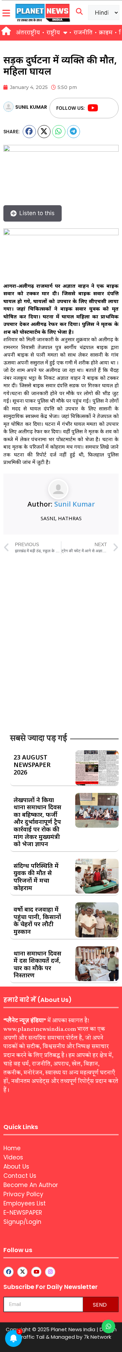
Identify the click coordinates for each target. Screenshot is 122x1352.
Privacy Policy (23, 1194)
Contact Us (19, 1176)
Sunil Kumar (74, 504)
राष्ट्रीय (53, 33)
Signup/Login (22, 1222)
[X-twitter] (22, 1272)
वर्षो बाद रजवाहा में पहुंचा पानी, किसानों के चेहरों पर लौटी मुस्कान (37, 920)
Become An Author (30, 1185)
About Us (16, 1166)
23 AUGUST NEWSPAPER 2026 (32, 764)
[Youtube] (93, 108)
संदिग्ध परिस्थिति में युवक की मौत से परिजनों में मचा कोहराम (36, 876)
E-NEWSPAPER (22, 1212)
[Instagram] (50, 1272)
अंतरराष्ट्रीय (28, 33)
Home (12, 1148)
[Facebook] (105, 108)
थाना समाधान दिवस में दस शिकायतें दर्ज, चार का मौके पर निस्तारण (37, 964)
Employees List (24, 1203)
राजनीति (83, 33)
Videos (13, 1157)
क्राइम (106, 33)
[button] (29, 131)
